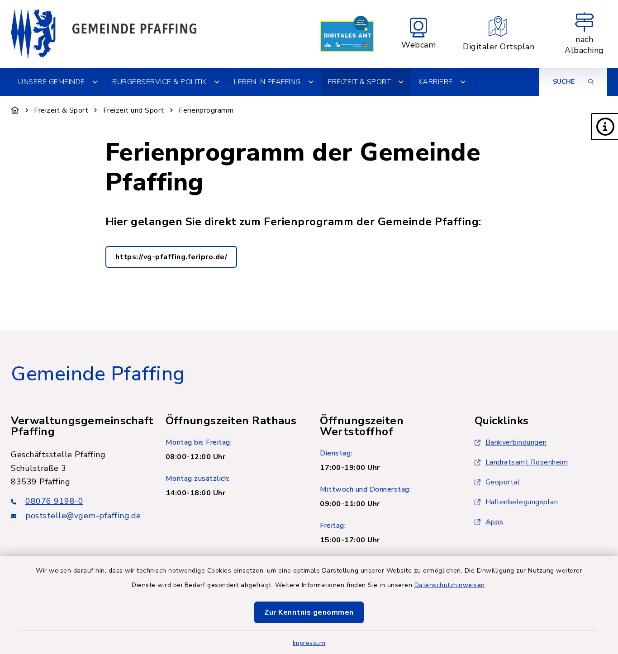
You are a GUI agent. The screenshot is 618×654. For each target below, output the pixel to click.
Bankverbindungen (516, 442)
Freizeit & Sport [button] (359, 82)
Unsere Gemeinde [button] (51, 82)
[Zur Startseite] (15, 110)
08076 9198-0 (54, 501)
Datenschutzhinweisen (449, 585)
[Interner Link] (347, 34)
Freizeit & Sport (61, 110)
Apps (494, 522)
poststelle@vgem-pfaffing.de (83, 515)
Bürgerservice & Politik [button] (159, 82)
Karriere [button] (435, 82)
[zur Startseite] (103, 34)
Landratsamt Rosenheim (526, 462)
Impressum (309, 643)
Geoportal (502, 482)
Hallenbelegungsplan (521, 502)
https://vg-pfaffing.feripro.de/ (171, 257)
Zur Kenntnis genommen (309, 612)
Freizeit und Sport (133, 110)
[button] (604, 126)
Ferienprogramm (206, 110)
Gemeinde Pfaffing (98, 374)
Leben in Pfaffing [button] (267, 82)
